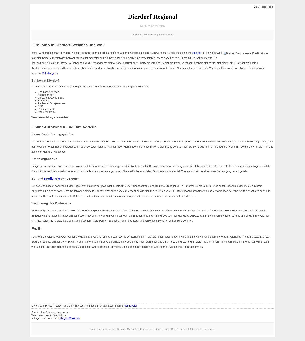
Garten (174, 329)
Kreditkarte (52, 178)
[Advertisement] (152, 277)
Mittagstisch (150, 34)
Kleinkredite (130, 305)
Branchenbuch (166, 34)
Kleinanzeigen (146, 329)
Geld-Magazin (50, 73)
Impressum (209, 329)
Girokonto (132, 329)
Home (93, 329)
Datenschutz (195, 329)
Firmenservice (162, 329)
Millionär (196, 53)
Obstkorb (136, 34)
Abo (256, 7)
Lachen (183, 329)
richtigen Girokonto (69, 318)
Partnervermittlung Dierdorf (111, 329)
